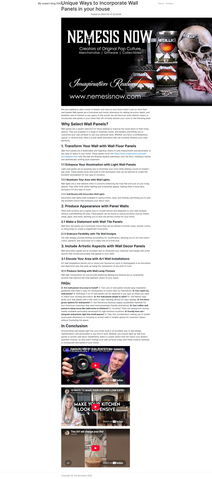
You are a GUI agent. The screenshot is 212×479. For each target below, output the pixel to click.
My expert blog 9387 (50, 3)
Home (161, 3)
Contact (169, 3)
